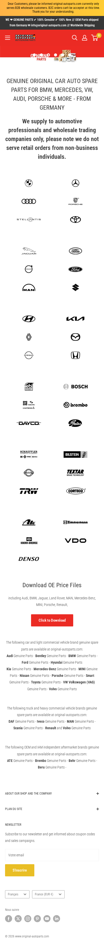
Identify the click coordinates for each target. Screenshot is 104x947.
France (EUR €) (44, 894)
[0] (95, 38)
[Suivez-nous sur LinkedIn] (56, 918)
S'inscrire (20, 870)
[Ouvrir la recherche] (74, 38)
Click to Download (52, 620)
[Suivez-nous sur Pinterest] (37, 918)
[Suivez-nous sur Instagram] (27, 918)
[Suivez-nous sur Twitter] (18, 918)
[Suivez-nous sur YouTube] (46, 918)
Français (13, 894)
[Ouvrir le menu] (7, 38)
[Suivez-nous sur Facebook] (8, 918)
